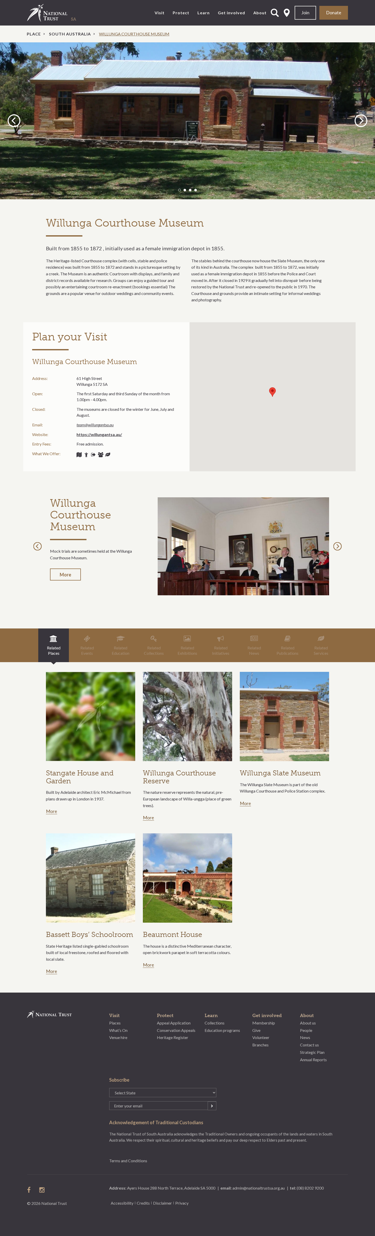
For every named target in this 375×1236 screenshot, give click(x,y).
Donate (333, 12)
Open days (93, 455)
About (260, 12)
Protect (181, 12)
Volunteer (260, 1037)
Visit (160, 12)
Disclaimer (162, 1203)
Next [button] (361, 120)
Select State (287, 13)
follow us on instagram (42, 1190)
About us (308, 1022)
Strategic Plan (312, 1052)
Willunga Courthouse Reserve (179, 777)
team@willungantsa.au (95, 424)
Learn (203, 12)
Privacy (182, 1203)
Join (305, 12)
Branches (260, 1044)
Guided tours (79, 455)
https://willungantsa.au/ (99, 434)
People (306, 1030)
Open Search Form (275, 13)
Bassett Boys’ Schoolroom (89, 934)
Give (256, 1030)
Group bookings (100, 455)
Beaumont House (172, 934)
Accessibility (122, 1203)
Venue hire (118, 1037)
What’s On (118, 1030)
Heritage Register (172, 1037)
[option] (187, 120)
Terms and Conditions (128, 1160)
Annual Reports (313, 1059)
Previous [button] (14, 120)
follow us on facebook (30, 1190)
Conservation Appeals (176, 1030)
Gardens (108, 455)
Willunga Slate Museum (280, 773)
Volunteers (86, 455)
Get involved (231, 12)
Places (115, 1022)
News (305, 1037)
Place (34, 33)
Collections (214, 1022)
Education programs (222, 1030)
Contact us (309, 1044)
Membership (263, 1022)
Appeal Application (174, 1022)
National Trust (57, 13)
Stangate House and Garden (80, 777)
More (65, 574)
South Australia (70, 33)
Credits (143, 1203)
